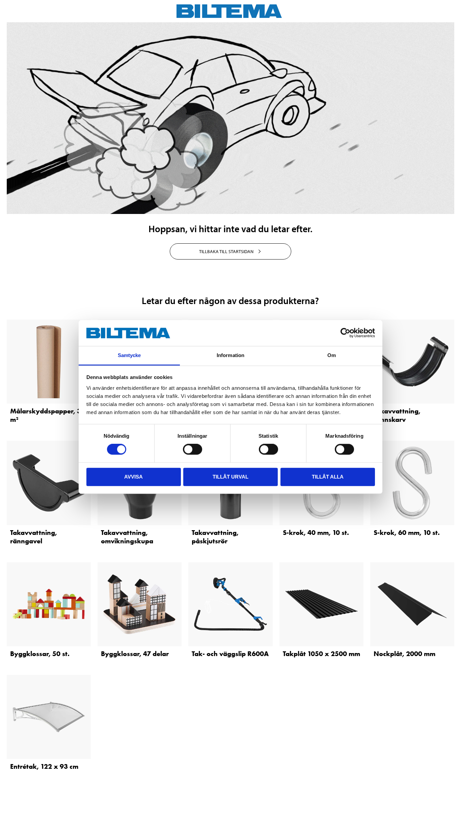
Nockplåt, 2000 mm (404, 653)
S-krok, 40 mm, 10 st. (316, 532)
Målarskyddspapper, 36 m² (47, 415)
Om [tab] (331, 355)
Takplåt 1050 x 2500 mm (321, 653)
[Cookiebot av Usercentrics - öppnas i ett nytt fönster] (345, 333)
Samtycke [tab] (129, 355)
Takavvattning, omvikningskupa (127, 536)
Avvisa (133, 477)
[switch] (192, 449)
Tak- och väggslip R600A (230, 653)
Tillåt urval (230, 477)
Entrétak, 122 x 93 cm (44, 766)
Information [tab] (230, 355)
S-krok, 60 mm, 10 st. (407, 532)
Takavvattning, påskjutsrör (215, 536)
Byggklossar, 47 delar (135, 653)
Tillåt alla (328, 477)
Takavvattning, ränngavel (33, 536)
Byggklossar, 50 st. (40, 653)
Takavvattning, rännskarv (397, 415)
